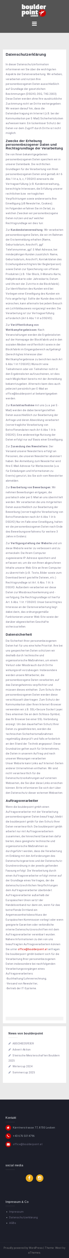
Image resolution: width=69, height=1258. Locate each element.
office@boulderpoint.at (32, 949)
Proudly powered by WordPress (23, 1247)
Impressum (16, 1211)
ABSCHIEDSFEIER (23, 1043)
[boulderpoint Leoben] (34, 9)
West (58, 1247)
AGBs (12, 1222)
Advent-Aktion (22, 1049)
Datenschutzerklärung (23, 1217)
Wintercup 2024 (22, 1066)
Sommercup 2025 (24, 1072)
